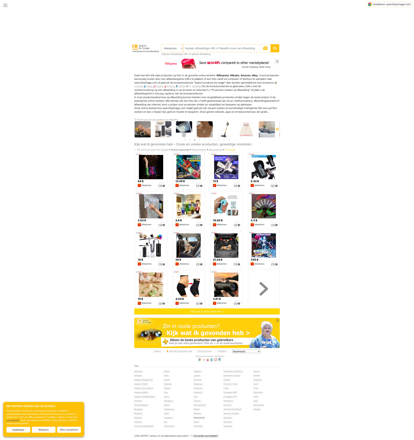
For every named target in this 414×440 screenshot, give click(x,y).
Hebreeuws (169, 409)
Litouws (197, 401)
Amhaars (138, 375)
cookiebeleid (12, 420)
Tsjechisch (258, 392)
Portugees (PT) (230, 396)
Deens (167, 371)
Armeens (138, 401)
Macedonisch (200, 405)
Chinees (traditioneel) (144, 426)
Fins (166, 392)
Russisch (227, 405)
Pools (226, 388)
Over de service (205, 351)
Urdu (255, 401)
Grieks (167, 405)
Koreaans (198, 388)
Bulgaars (138, 417)
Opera (159, 86)
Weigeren (43, 429)
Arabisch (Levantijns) (143, 388)
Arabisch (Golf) (141, 384)
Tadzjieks (257, 379)
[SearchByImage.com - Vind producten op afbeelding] (141, 47)
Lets (196, 396)
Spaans (256, 371)
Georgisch (168, 401)
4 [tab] (199, 139)
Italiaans (197, 371)
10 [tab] (228, 139)
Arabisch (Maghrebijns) (144, 396)
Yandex (196, 86)
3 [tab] (194, 139)
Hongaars (168, 417)
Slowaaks (227, 426)
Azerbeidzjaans (141, 405)
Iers (165, 422)
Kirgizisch (198, 384)
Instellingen (18, 430)
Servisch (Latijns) (231, 413)
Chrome (138, 86)
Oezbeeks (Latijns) (231, 375)
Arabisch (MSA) (141, 392)
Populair (165, 149)
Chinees (138, 422)
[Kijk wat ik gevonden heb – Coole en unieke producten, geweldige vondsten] (207, 333)
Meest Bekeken (199, 149)
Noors (196, 422)
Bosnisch (138, 413)
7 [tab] (214, 139)
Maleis (197, 409)
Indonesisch (169, 426)
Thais (255, 388)
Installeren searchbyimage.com (392, 4)
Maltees (197, 413)
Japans (197, 375)
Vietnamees (258, 405)
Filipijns (167, 388)
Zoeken (157, 351)
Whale (182, 86)
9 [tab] (224, 139)
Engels (167, 379)
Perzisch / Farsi (230, 384)
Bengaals (138, 409)
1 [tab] (185, 139)
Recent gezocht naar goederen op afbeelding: (157, 119)
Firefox (170, 86)
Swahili (256, 375)
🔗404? (139, 154)
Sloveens (227, 422)
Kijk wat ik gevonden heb (180, 351)
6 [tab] (209, 139)
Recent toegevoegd (180, 149)
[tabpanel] (207, 129)
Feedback (222, 351)
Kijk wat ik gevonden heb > (207, 311)
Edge (149, 86)
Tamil (255, 384)
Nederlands (199, 417)
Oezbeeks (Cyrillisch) (233, 371)
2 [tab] (190, 139)
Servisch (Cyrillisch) (232, 409)
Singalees (227, 417)
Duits (166, 375)
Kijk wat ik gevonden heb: (148, 149)
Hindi (166, 413)
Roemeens (228, 401)
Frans (166, 396)
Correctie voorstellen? (206, 435)
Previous (136, 129)
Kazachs (198, 379)
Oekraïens (198, 426)
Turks (255, 396)
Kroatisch (198, 392)
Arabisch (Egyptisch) (143, 379)
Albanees (138, 371)
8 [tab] (219, 139)
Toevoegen (230, 149)
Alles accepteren (69, 429)
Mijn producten (216, 149)
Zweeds (257, 409)
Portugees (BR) (230, 392)
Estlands (168, 384)
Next (277, 129)
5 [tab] (204, 139)
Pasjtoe (226, 379)
